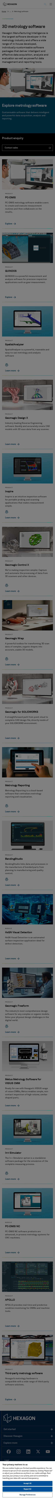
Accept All (27, 1483)
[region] (27, 1479)
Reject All (27, 1489)
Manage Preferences (27, 1495)
